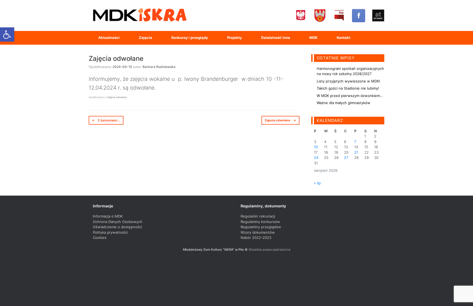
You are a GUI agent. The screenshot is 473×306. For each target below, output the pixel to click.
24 (316, 157)
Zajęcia (145, 37)
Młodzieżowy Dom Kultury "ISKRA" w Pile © (216, 249)
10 (316, 147)
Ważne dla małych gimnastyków (343, 103)
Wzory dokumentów (258, 232)
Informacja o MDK (108, 216)
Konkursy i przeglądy (189, 37)
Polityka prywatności (110, 232)
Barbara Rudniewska (159, 67)
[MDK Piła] (139, 15)
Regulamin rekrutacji (258, 216)
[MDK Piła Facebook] (358, 15)
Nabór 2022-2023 (256, 237)
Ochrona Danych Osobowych (117, 221)
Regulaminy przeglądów (261, 227)
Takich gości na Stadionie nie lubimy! (348, 88)
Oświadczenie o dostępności (117, 227)
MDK (313, 37)
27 (346, 157)
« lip (317, 183)
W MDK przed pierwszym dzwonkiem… (350, 95)
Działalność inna (275, 37)
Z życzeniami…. (106, 120)
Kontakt (343, 37)
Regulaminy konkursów (260, 221)
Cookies (99, 237)
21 (356, 152)
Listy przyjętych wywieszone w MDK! (348, 81)
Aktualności (109, 37)
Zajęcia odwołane (116, 58)
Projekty (234, 37)
